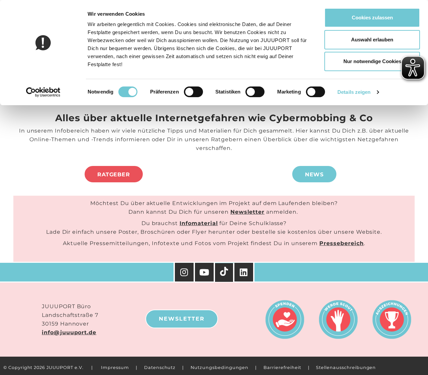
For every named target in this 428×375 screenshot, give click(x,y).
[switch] (193, 91)
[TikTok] (224, 272)
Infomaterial (199, 223)
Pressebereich (341, 243)
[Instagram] (184, 272)
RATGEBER (113, 174)
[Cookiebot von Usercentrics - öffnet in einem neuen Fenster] (43, 92)
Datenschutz (160, 367)
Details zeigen (353, 92)
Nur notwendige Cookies (372, 61)
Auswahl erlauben (372, 39)
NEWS (314, 174)
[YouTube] (205, 272)
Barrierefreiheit (282, 367)
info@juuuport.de (69, 332)
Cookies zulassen (372, 17)
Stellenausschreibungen (346, 367)
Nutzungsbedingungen (219, 367)
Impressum (115, 367)
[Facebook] (244, 272)
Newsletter (247, 212)
